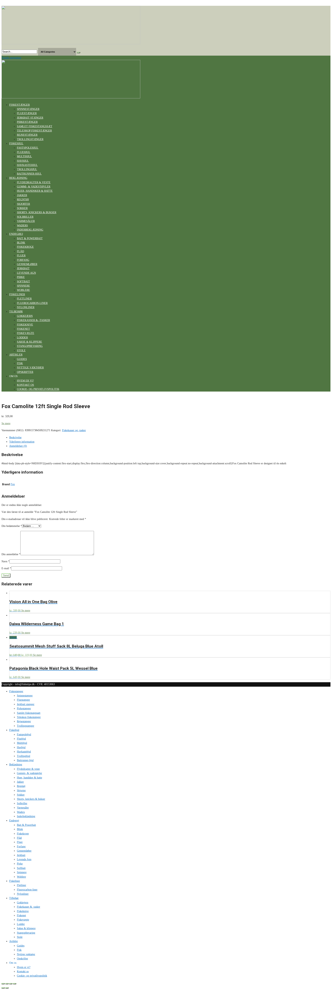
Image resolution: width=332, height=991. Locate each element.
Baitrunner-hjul (29, 173)
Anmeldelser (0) (18, 445)
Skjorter (23, 204)
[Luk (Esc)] (3, 983)
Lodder (22, 337)
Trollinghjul (27, 169)
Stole (21, 350)
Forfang (23, 260)
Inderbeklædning (30, 229)
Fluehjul (23, 152)
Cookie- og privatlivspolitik (38, 389)
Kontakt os (25, 384)
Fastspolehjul (27, 147)
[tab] (169, 437)
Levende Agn (26, 272)
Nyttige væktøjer (30, 367)
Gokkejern (25, 316)
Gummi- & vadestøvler (33, 186)
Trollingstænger (30, 139)
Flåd (20, 251)
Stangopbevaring (30, 346)
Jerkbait (23, 268)
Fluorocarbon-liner (32, 303)
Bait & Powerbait (30, 238)
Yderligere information (21, 441)
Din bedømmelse (12, 526)
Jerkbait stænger (30, 117)
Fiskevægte (25, 333)
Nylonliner (25, 307)
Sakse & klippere (29, 341)
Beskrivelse (15, 437)
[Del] (6, 983)
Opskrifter (25, 372)
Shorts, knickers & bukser (36, 212)
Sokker (22, 208)
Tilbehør (16, 311)
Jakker (22, 195)
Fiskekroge (25, 246)
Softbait (23, 281)
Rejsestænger (27, 134)
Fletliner (24, 298)
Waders (22, 225)
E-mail (6, 568)
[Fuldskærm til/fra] (10, 983)
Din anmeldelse (11, 554)
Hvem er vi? (25, 380)
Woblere (23, 290)
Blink (21, 242)
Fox (13, 484)
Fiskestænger (19, 104)
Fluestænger (27, 113)
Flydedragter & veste (34, 182)
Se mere (6, 423)
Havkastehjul (27, 165)
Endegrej (16, 234)
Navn (5, 561)
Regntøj (23, 199)
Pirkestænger (27, 122)
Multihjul (24, 156)
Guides (22, 359)
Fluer (21, 255)
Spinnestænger (28, 109)
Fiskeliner (17, 294)
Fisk (20, 363)
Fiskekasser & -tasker (33, 320)
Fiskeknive (25, 324)
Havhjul (23, 160)
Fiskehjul (16, 143)
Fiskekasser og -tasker (74, 430)
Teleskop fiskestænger (34, 130)
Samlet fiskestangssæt (34, 126)
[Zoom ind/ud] (14, 983)
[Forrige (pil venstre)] (3, 987)
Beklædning (18, 178)
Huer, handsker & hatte (35, 190)
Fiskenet (23, 328)
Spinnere (23, 285)
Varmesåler (26, 221)
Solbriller (25, 216)
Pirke (21, 277)
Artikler (15, 354)
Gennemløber (27, 264)
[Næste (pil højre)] (6, 987)
